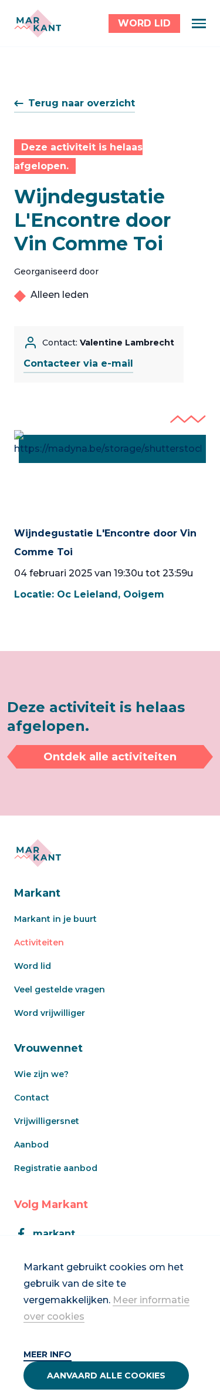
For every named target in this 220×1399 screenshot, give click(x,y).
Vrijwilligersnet (46, 1121)
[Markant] (37, 23)
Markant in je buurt (55, 919)
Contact (31, 1097)
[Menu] (199, 23)
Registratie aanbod (55, 1168)
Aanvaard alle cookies (106, 1375)
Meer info (47, 1354)
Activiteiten (39, 942)
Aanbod (31, 1144)
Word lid (32, 966)
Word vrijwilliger (49, 1013)
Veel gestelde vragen (59, 989)
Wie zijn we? (41, 1074)
